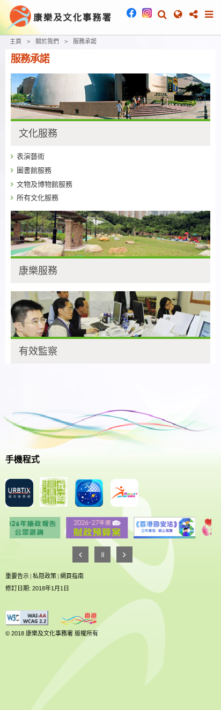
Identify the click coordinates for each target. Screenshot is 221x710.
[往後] (124, 554)
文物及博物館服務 (44, 184)
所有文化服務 (37, 198)
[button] (162, 14)
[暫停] (102, 554)
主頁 (15, 41)
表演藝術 (31, 156)
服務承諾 (85, 41)
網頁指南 (72, 576)
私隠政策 (44, 576)
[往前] (80, 554)
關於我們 (47, 41)
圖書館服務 (34, 170)
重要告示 (17, 576)
